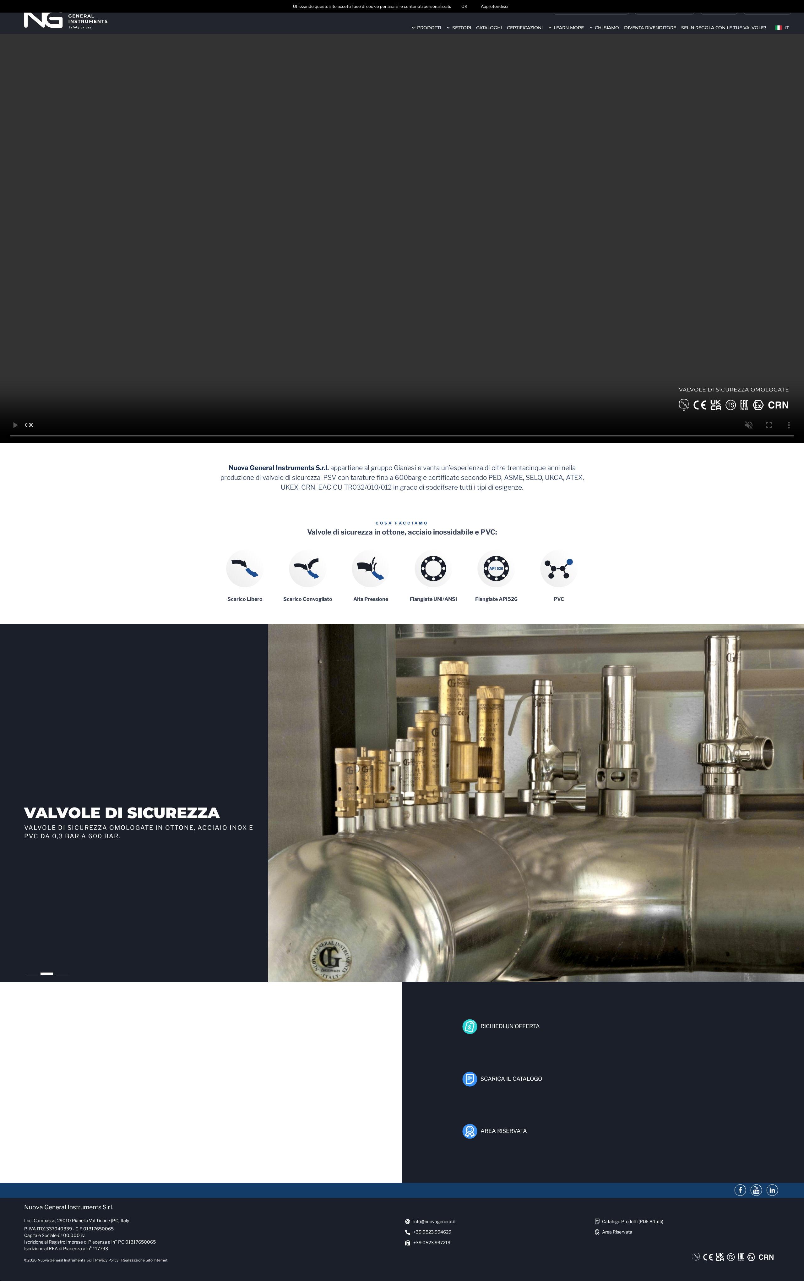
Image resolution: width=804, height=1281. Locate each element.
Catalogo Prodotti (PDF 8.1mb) (632, 1221)
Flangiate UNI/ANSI (433, 599)
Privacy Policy (106, 1260)
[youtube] (756, 1190)
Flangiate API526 (496, 599)
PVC (559, 599)
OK (464, 6)
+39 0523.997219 (431, 1242)
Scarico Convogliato (307, 599)
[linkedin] (772, 1190)
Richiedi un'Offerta (510, 1026)
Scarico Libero (245, 599)
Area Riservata (504, 1131)
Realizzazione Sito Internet (144, 1260)
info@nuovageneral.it (434, 1221)
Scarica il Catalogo (511, 1078)
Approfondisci (494, 6)
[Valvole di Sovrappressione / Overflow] (536, 803)
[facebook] (740, 1190)
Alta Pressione (370, 599)
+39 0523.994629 (432, 1231)
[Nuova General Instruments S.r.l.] (65, 19)
